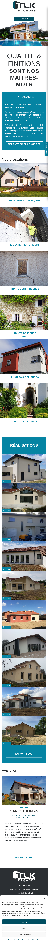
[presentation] (22, 807)
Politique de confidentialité (30, 940)
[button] (44, 898)
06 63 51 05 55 (24, 886)
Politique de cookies (14, 940)
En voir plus (24, 754)
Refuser (24, 928)
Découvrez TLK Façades (24, 144)
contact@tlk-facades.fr (24, 893)
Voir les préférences (24, 935)
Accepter (24, 922)
